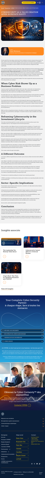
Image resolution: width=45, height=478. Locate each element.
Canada (18, 448)
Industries (4, 451)
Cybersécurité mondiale (7, 454)
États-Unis (19, 438)
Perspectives (7, 8)
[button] (22, 330)
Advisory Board (5, 444)
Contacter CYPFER (20, 405)
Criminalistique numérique (8, 423)
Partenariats (4, 449)
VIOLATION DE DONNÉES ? (29, 2)
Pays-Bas (19, 445)
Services (3, 437)
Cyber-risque (4, 426)
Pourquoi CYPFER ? (6, 439)
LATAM (18, 459)
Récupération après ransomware (10, 421)
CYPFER (12, 8)
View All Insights (7, 289)
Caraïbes (19, 452)
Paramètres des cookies (19, 474)
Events (3, 458)
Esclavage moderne (18, 472)
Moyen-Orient (20, 455)
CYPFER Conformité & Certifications (6, 462)
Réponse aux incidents (7, 418)
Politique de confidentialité (28, 472)
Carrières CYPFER (5, 446)
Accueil (2, 8)
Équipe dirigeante (5, 442)
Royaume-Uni (20, 441)
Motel (40, 474)
